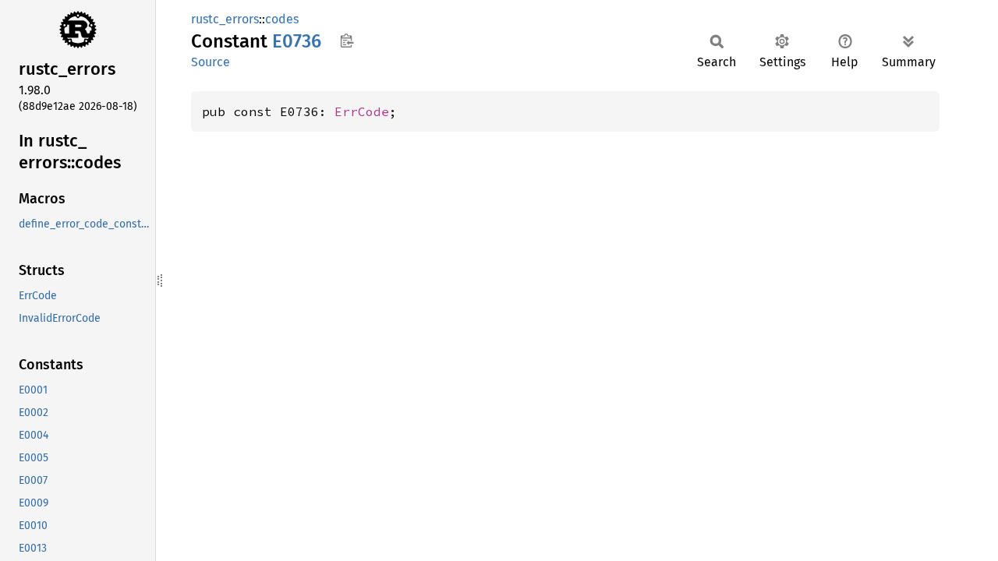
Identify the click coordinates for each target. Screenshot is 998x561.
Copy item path (346, 40)
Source (210, 62)
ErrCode (361, 111)
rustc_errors (225, 19)
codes (282, 19)
